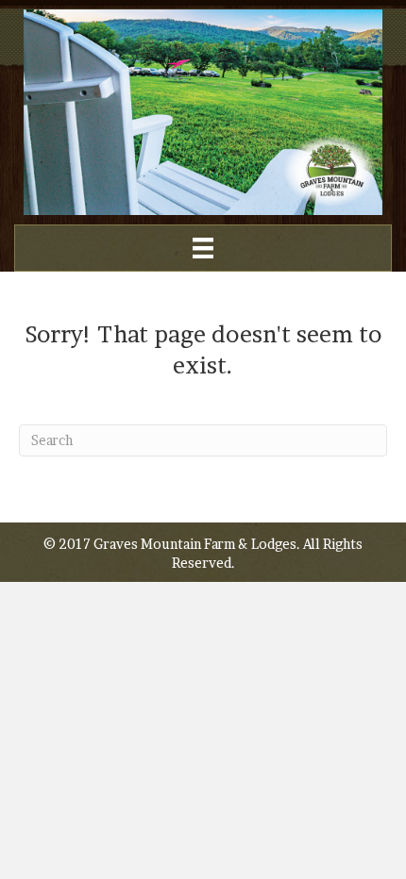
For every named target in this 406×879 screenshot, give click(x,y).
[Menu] (203, 248)
